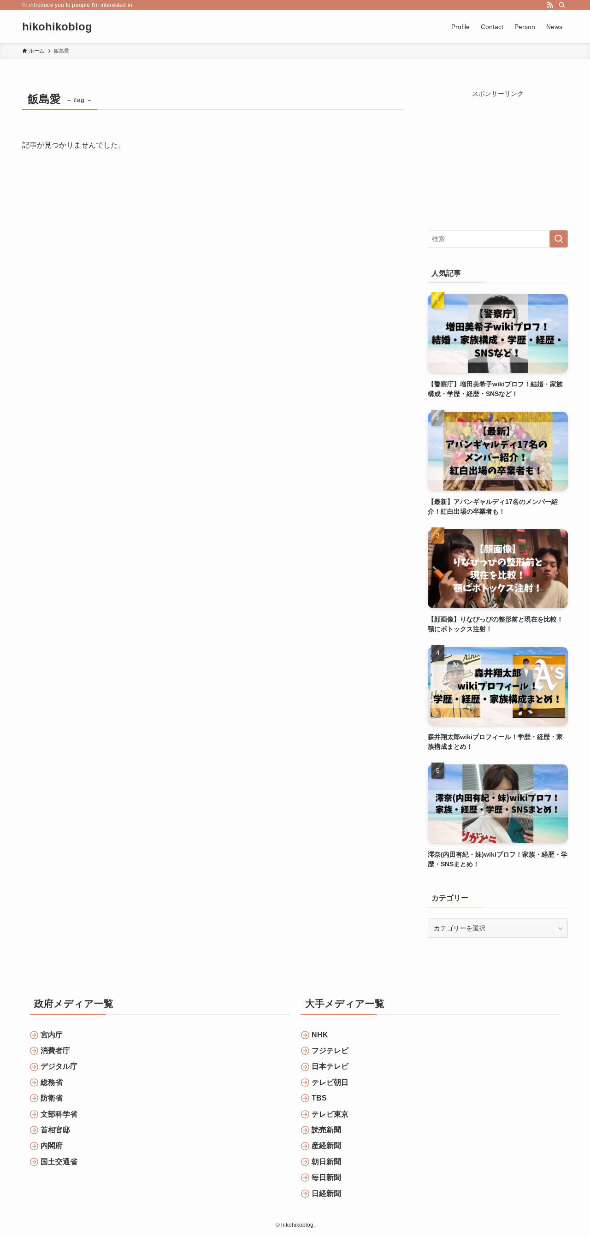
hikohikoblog (57, 26)
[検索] (562, 5)
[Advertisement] (498, 156)
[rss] (550, 5)
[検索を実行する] (558, 239)
